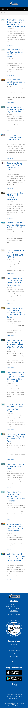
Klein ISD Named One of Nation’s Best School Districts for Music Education (16, 557)
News (6, 13)
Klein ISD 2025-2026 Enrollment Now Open (15, 466)
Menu (4, 9)
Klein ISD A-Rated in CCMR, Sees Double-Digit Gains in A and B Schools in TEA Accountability (15, 376)
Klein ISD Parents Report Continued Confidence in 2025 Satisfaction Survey (15, 281)
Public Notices (14, 662)
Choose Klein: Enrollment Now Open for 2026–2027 (15, 137)
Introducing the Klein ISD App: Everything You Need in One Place (16, 437)
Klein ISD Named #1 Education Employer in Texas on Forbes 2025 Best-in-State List (16, 344)
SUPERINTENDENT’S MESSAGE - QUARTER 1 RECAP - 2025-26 (16, 253)
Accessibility (14, 644)
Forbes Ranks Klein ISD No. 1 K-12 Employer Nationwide (15, 196)
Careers (14, 647)
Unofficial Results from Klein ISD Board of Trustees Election (16, 225)
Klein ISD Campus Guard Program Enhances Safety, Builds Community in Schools (16, 312)
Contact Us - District (14, 650)
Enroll (14, 653)
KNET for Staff (14, 656)
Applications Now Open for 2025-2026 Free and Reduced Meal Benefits (15, 527)
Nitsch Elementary (2, 13)
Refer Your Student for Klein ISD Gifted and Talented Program (15, 53)
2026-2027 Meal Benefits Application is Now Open (16, 82)
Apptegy (17, 706)
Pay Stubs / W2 (14, 659)
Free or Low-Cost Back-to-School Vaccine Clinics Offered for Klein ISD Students (16, 496)
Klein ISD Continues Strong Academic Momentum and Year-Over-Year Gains (16, 23)
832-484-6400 (14, 611)
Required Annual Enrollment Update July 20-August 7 (15, 109)
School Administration (14, 614)
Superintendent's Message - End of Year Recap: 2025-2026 (14, 166)
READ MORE (10, 45)
